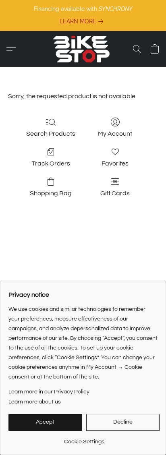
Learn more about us (34, 402)
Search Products (50, 133)
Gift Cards (115, 193)
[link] (83, 21)
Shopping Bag (51, 193)
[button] (82, 49)
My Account (115, 133)
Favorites (115, 163)
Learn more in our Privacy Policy (48, 392)
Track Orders (51, 163)
